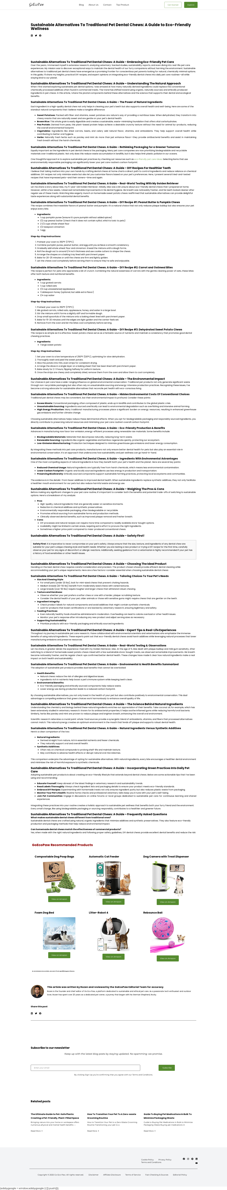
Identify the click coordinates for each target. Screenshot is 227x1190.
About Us (93, 5)
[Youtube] (196, 1163)
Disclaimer (94, 1175)
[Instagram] (188, 1159)
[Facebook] (184, 1159)
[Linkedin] (196, 1159)
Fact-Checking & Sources (156, 1175)
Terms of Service (133, 1175)
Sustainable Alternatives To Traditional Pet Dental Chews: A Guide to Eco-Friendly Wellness (111, 26)
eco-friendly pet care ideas (148, 159)
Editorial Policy (180, 1175)
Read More (36, 1131)
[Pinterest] (192, 1159)
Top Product (122, 5)
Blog (81, 5)
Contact (107, 5)
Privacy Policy (164, 1159)
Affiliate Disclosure (112, 1175)
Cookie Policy (147, 1159)
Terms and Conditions (151, 1162)
